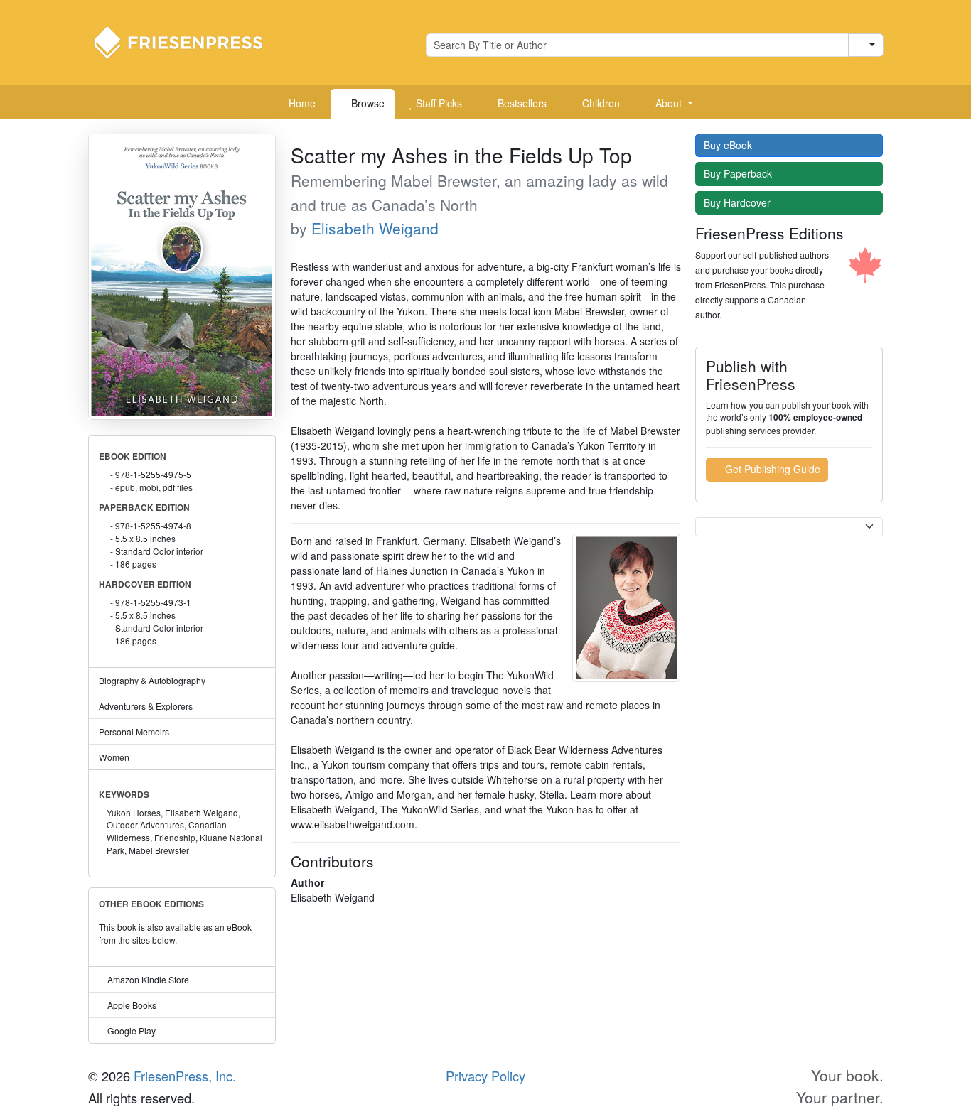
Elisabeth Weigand (375, 228)
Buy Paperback (739, 173)
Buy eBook (729, 145)
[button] (669, 104)
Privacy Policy (485, 1075)
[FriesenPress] (187, 41)
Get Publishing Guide (771, 469)
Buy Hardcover (738, 202)
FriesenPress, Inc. (185, 1075)
